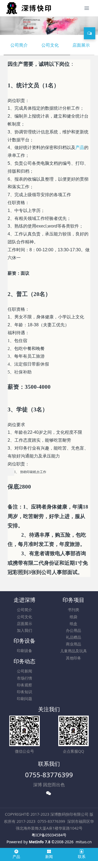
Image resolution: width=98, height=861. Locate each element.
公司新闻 (24, 671)
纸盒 (73, 623)
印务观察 (24, 684)
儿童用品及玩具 (73, 650)
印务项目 (73, 599)
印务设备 (24, 640)
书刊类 (73, 609)
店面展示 (81, 45)
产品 (79, 147)
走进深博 (24, 599)
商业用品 (73, 644)
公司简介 (19, 45)
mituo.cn (84, 841)
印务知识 (24, 691)
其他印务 (73, 657)
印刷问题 (24, 698)
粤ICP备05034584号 (49, 835)
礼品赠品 (73, 637)
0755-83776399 (49, 774)
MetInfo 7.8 (39, 841)
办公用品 (73, 630)
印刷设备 (24, 650)
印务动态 (24, 661)
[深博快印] (28, 8)
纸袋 (73, 616)
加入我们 (24, 630)
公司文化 (50, 45)
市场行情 (24, 678)
